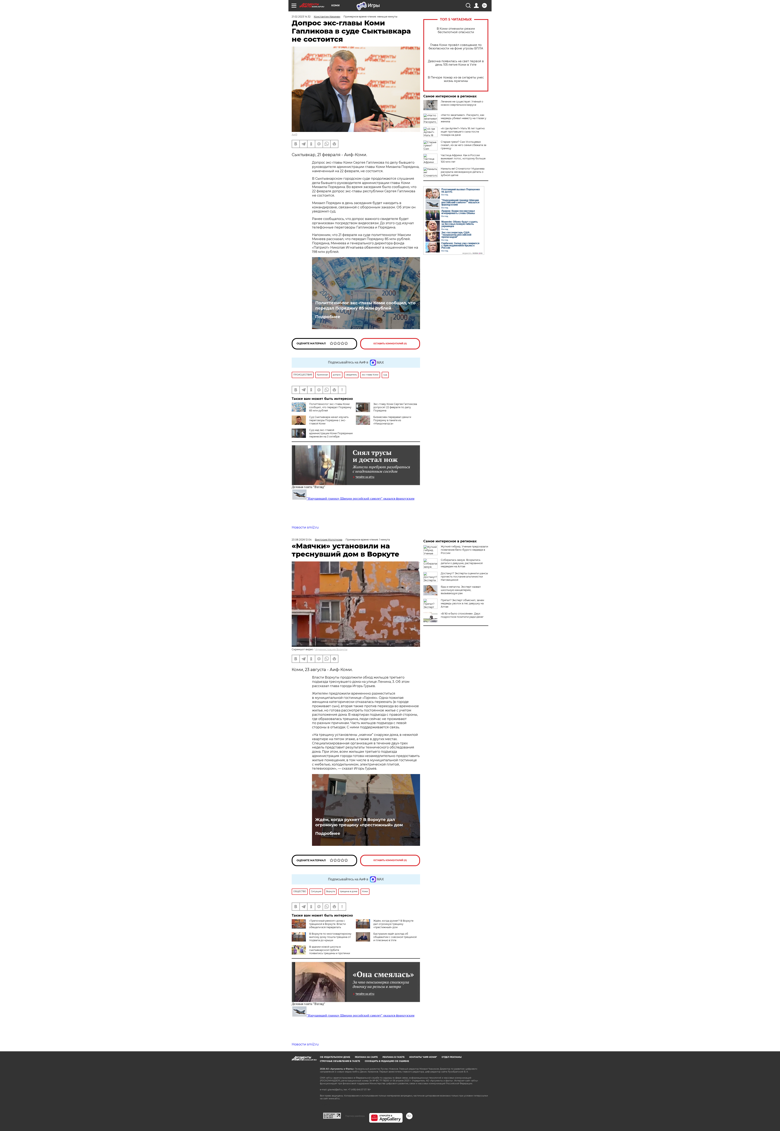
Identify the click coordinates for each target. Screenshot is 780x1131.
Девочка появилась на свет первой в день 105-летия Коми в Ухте (456, 63)
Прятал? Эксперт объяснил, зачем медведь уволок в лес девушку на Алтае (462, 603)
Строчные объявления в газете (340, 1061)
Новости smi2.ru (305, 527)
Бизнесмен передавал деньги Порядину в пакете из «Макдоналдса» (392, 420)
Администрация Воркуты (331, 649)
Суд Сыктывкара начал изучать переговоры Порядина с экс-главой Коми (329, 420)
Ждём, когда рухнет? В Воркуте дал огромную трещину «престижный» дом (359, 822)
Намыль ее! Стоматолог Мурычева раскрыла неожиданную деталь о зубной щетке (462, 172)
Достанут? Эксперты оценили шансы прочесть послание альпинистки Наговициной (464, 576)
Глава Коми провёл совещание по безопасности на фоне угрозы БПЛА (456, 46)
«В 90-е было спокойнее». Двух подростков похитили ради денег (462, 615)
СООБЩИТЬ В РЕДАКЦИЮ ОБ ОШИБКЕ (387, 1061)
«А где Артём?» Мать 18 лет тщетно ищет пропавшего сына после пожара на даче (463, 131)
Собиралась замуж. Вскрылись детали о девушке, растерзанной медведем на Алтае (462, 563)
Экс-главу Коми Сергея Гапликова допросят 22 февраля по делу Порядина (395, 407)
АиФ (294, 134)
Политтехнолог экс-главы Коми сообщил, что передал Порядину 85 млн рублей (365, 305)
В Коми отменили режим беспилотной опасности (456, 30)
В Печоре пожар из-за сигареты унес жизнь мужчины (456, 79)
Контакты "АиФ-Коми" (423, 1057)
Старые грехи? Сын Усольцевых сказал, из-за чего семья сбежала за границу (463, 145)
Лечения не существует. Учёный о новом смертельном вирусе (462, 103)
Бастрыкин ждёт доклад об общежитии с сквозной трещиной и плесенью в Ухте (395, 937)
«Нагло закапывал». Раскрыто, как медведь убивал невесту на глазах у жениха (463, 118)
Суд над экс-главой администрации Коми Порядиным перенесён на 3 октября (331, 433)
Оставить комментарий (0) (390, 343)
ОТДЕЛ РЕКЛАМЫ (452, 1057)
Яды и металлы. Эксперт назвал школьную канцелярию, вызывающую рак (461, 590)
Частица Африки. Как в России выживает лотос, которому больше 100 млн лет (463, 158)
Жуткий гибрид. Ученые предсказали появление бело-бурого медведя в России (464, 550)
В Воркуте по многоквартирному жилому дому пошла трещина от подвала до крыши (330, 937)
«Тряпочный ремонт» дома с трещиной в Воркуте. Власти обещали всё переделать (327, 924)
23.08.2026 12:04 (302, 539)
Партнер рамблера (355, 1116)
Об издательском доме (335, 1057)
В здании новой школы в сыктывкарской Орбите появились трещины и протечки (329, 950)
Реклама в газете (393, 1057)
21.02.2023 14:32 (301, 16)
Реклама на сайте (366, 1057)
